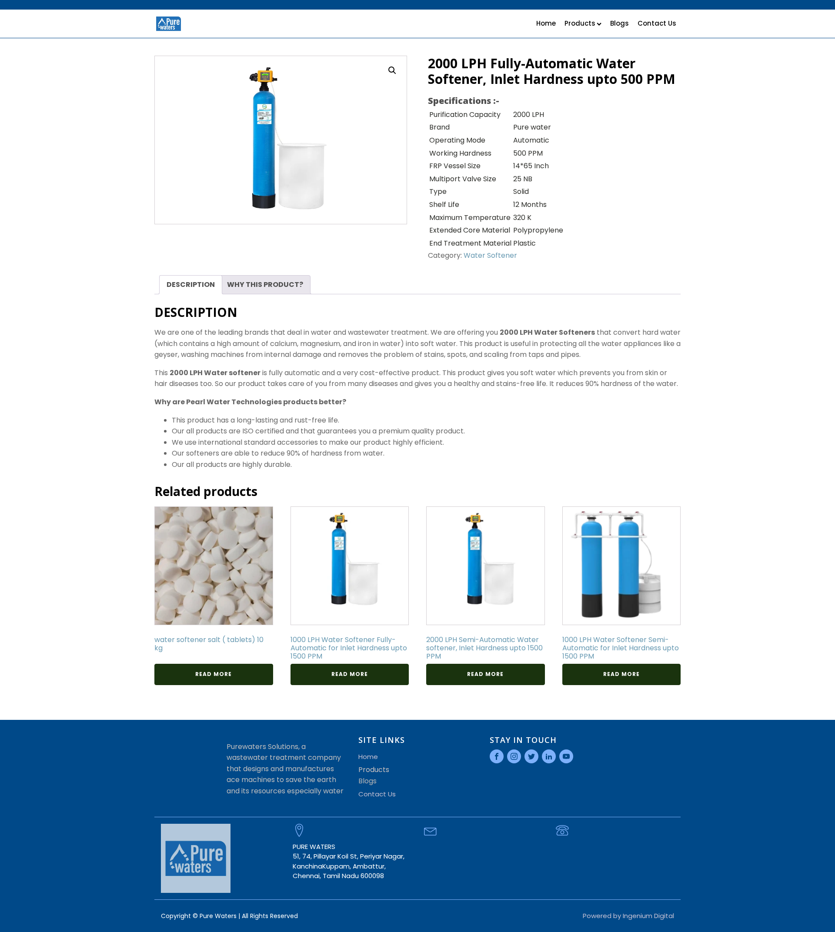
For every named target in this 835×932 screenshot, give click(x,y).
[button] (392, 70)
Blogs (619, 23)
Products (579, 23)
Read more (213, 674)
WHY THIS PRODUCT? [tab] (265, 285)
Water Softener (490, 255)
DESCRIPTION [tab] (191, 285)
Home (546, 23)
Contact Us (657, 23)
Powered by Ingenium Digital (628, 915)
